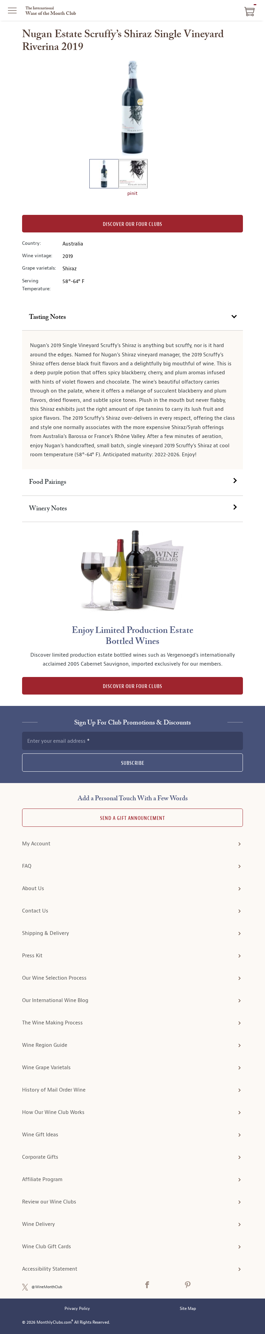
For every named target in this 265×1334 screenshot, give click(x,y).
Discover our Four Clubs (132, 224)
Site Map (188, 1308)
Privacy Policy (77, 1308)
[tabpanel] (132, 400)
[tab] (132, 317)
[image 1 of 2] (103, 174)
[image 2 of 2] (132, 174)
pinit (132, 193)
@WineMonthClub (46, 1287)
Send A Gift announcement (132, 818)
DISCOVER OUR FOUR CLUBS (132, 686)
